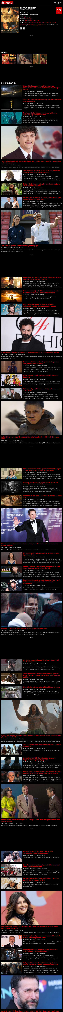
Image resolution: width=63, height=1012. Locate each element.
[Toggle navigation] (60, 3)
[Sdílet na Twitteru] (24, 28)
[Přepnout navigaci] (57, 3)
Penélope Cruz (37, 22)
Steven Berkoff (32, 24)
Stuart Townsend (46, 22)
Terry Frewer (28, 20)
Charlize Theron (28, 22)
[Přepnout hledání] (55, 3)
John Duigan (27, 17)
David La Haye (41, 24)
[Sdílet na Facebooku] (21, 28)
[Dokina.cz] (7, 3)
